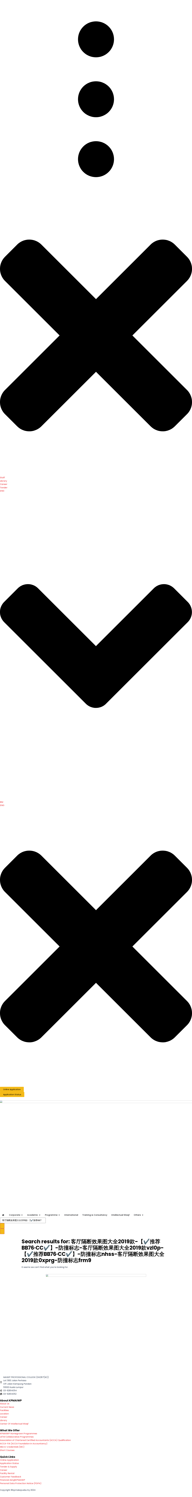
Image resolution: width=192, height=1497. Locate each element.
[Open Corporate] (22, 1215)
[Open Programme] (59, 1215)
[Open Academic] (40, 1215)
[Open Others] (143, 1215)
